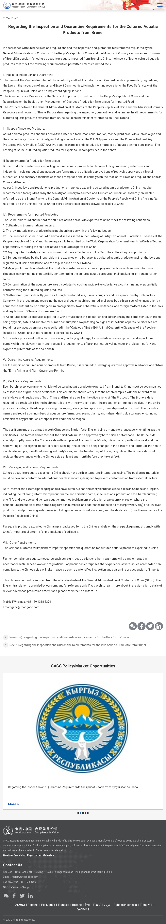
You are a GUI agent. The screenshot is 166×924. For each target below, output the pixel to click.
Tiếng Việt (146, 904)
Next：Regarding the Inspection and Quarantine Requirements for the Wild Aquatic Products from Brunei (78, 645)
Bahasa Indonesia (125, 904)
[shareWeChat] (133, 626)
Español (33, 904)
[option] (83, 741)
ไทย (87, 904)
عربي (107, 904)
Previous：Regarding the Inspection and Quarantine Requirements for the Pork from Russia (69, 637)
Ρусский (81, 909)
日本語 (97, 904)
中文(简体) (18, 904)
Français (63, 904)
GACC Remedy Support (18, 887)
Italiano (77, 904)
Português (48, 904)
